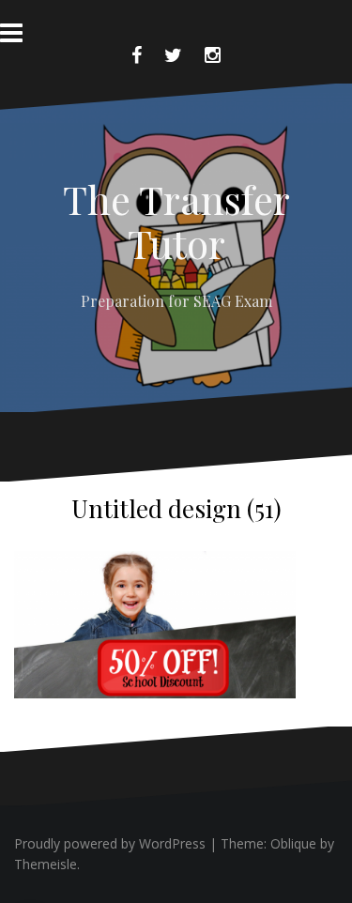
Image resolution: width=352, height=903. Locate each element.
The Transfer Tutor (176, 220)
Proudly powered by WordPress (110, 843)
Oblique (293, 843)
